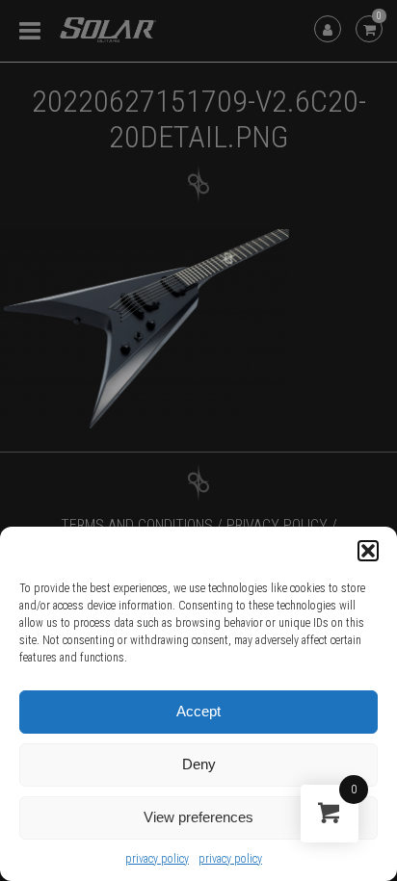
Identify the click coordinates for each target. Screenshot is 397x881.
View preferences (198, 817)
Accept (198, 711)
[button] (368, 550)
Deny (199, 764)
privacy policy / (281, 525)
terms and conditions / (142, 525)
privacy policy (157, 859)
